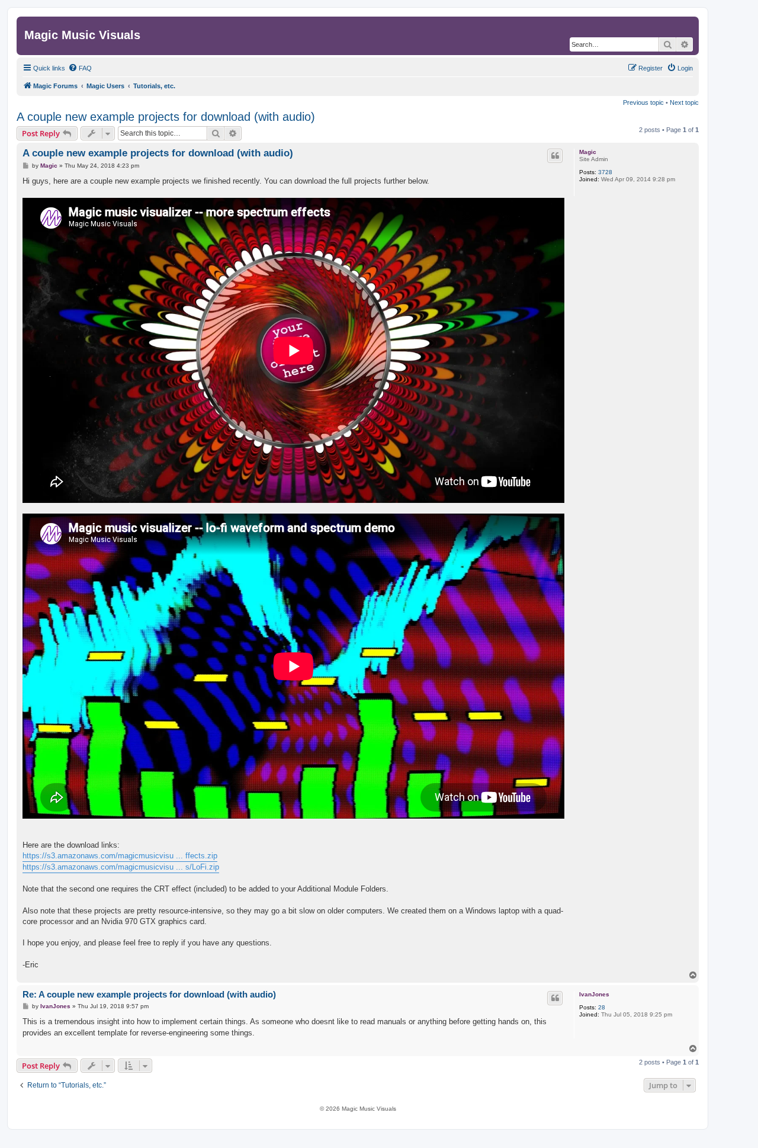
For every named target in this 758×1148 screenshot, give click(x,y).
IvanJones (594, 994)
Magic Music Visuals (82, 34)
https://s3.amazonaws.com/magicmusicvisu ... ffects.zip (120, 855)
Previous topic (643, 102)
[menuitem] (80, 68)
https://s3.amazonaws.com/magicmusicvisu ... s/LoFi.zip (121, 866)
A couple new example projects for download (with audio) (166, 116)
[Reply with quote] (555, 156)
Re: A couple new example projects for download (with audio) (149, 994)
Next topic (684, 102)
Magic (587, 152)
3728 (605, 172)
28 (601, 1007)
